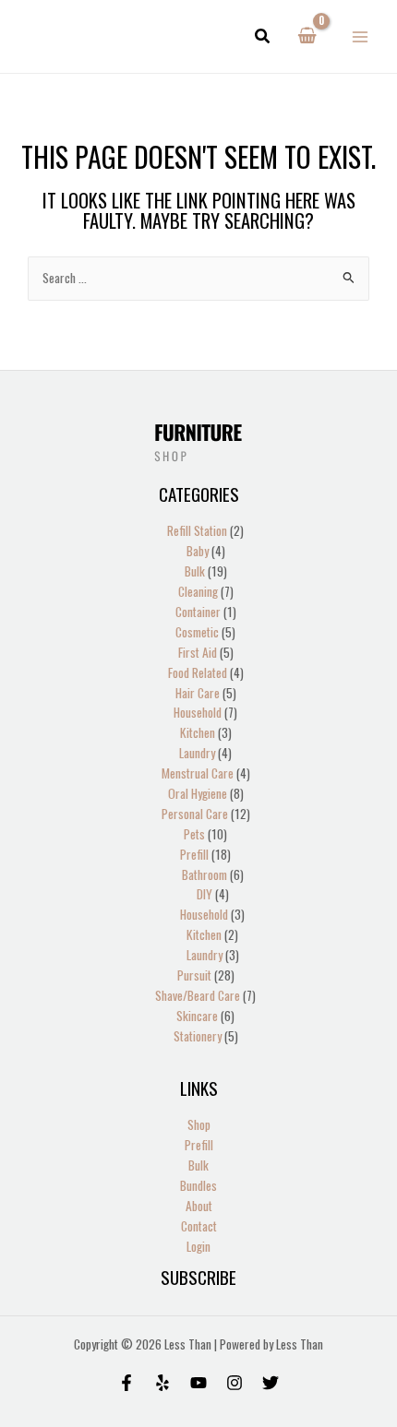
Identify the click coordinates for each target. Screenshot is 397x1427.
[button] (263, 37)
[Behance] (198, 1382)
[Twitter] (270, 1382)
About (199, 1205)
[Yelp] (162, 1382)
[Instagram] (234, 1382)
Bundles (198, 1185)
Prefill (199, 1145)
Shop (199, 1124)
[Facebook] (126, 1382)
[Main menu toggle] (361, 36)
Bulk (198, 1165)
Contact (199, 1226)
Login (198, 1246)
